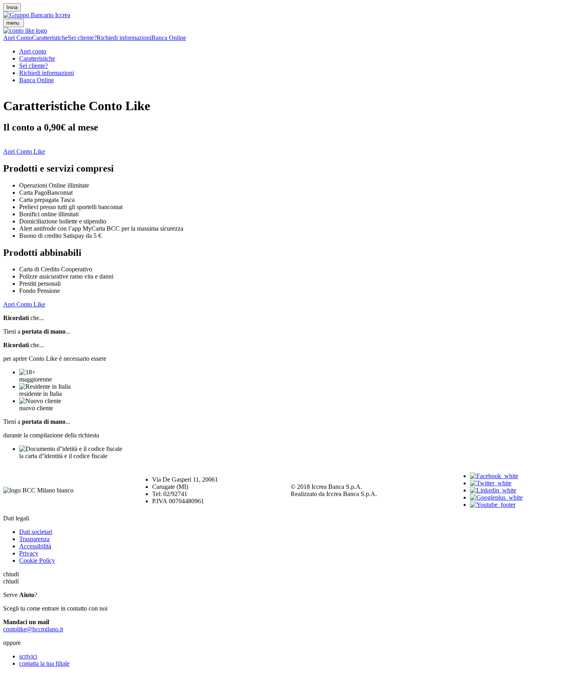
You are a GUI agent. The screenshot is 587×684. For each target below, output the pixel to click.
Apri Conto (17, 37)
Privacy (28, 553)
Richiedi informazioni (124, 37)
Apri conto (32, 51)
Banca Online (168, 37)
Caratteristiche (50, 37)
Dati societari (35, 531)
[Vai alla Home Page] (25, 30)
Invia (12, 7)
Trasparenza (34, 539)
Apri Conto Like (24, 151)
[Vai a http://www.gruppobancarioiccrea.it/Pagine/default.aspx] (36, 15)
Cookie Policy (37, 560)
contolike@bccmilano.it (33, 629)
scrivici (28, 656)
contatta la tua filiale (44, 663)
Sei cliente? (82, 37)
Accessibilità (35, 546)
